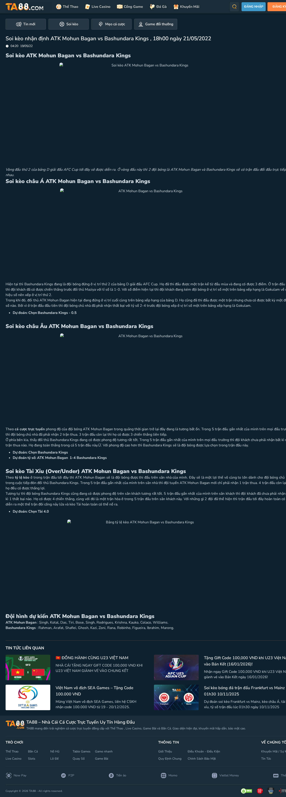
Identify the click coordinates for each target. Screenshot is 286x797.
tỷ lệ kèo (22, 477)
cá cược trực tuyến (30, 429)
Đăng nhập (253, 6)
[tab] (26, 24)
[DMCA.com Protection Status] (246, 791)
